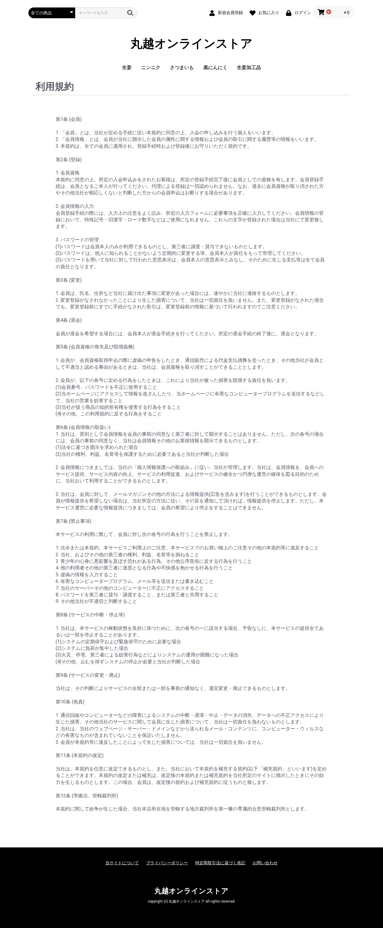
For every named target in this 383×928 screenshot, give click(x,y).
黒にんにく (215, 67)
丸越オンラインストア (191, 43)
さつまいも (182, 67)
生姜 (127, 67)
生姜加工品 (249, 67)
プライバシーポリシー (167, 862)
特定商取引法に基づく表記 (220, 862)
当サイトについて (122, 862)
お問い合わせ (265, 862)
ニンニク (150, 67)
